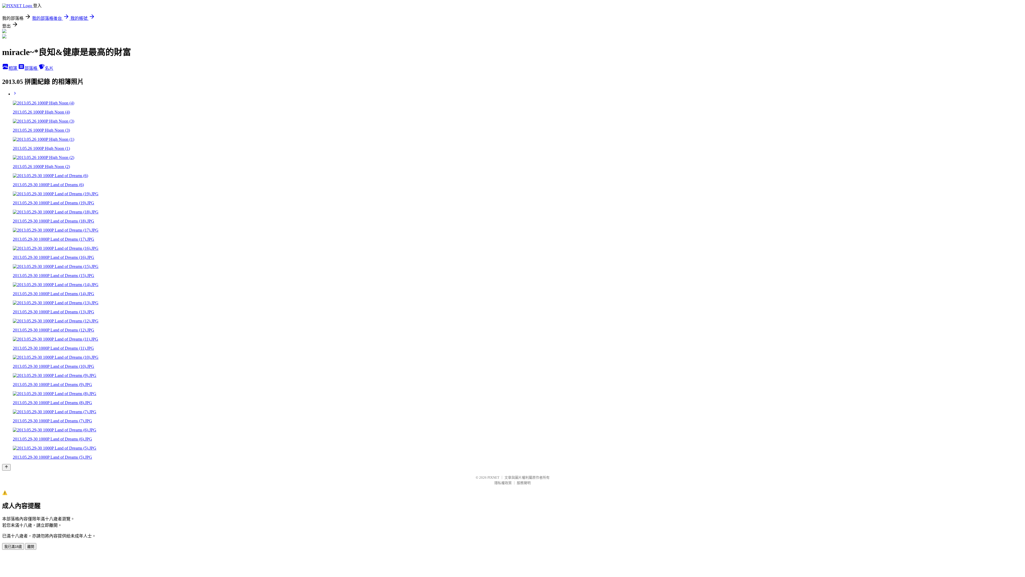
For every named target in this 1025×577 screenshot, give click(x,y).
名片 (49, 68)
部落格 (31, 68)
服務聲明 (524, 483)
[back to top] (6, 467)
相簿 (13, 68)
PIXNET (493, 477)
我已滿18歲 (13, 547)
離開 (30, 547)
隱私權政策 (503, 483)
